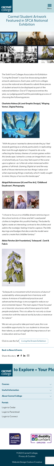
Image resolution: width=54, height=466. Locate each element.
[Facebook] (21, 356)
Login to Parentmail (11, 412)
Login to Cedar (9, 408)
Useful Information (10, 390)
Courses (5, 384)
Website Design (19, 462)
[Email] (28, 356)
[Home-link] (6, 12)
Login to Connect (10, 417)
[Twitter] (18, 356)
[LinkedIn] (24, 356)
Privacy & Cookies (27, 456)
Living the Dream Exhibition (33, 341)
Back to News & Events (12, 350)
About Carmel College (12, 396)
